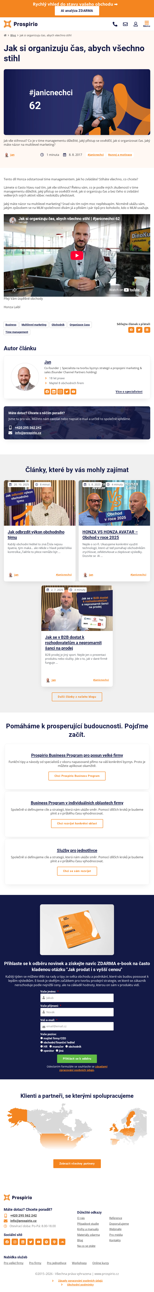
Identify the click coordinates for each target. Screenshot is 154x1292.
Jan (12, 154)
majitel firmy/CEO (55, 1038)
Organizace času (80, 324)
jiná (61, 1050)
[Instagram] (15, 1242)
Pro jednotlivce (56, 1263)
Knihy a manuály (88, 1229)
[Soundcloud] (62, 1242)
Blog (13, 35)
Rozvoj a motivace (120, 154)
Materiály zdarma (88, 1235)
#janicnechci (96, 154)
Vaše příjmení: (49, 1006)
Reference (115, 1218)
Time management (16, 332)
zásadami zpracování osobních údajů (83, 1068)
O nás (81, 1218)
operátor (49, 1050)
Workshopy (79, 1263)
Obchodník (58, 324)
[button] (131, 330)
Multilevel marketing (34, 324)
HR (46, 1046)
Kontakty (115, 1240)
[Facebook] (7, 1242)
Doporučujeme (119, 1223)
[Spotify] (46, 1242)
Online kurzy (100, 1263)
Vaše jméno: (48, 991)
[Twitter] (30, 1242)
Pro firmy (35, 1263)
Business (10, 324)
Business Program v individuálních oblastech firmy (77, 803)
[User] (135, 24)
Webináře (115, 1229)
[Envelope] (125, 24)
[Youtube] (38, 1242)
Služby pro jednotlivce (77, 850)
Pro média (116, 1235)
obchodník (75, 1046)
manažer (58, 1046)
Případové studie (88, 1223)
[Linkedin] (23, 1242)
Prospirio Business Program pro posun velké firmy (77, 755)
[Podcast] (54, 1242)
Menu (146, 26)
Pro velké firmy (13, 1263)
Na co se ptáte (86, 1246)
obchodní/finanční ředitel (59, 1042)
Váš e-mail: (48, 1020)
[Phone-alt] (115, 24)
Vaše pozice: (48, 1034)
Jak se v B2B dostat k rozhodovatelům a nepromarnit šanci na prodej (73, 642)
